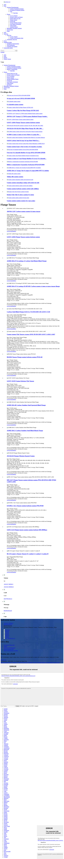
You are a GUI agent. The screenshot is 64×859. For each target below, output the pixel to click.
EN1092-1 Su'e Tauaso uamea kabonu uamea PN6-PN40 (25, 506)
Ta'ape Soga (10, 29)
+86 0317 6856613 (8, 584)
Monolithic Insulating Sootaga (14, 28)
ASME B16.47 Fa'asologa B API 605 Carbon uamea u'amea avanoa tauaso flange (33, 286)
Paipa (8, 31)
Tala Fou (6, 34)
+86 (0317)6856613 (9, 586)
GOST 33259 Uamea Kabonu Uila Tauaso (20, 381)
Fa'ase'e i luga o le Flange (16, 17)
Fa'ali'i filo (12, 21)
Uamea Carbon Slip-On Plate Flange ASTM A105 (23, 110)
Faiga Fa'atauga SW (9, 649)
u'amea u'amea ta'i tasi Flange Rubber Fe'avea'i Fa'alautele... (26, 158)
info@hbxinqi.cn (8, 598)
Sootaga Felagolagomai (12, 7)
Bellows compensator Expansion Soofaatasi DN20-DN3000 (25, 164)
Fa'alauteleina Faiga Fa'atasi (53, 662)
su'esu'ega (9, 231)
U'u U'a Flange (13, 15)
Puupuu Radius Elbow (6, 662)
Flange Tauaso (13, 20)
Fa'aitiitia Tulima (41, 662)
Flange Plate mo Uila (15, 18)
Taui (11, 11)
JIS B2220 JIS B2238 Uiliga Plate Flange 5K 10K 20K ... (25, 128)
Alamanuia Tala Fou (12, 39)
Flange (8, 14)
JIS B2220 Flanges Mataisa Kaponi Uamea (21, 456)
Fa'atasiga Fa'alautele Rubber (17, 10)
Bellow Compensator (12, 69)
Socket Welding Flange (15, 22)
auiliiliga (14, 231)
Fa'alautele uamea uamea (15, 104)
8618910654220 (8, 610)
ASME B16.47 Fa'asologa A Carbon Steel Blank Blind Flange (27, 261)
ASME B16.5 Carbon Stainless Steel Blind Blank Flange (25, 430)
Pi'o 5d (34, 662)
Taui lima (15, 13)
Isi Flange (9, 84)
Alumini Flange (14, 27)
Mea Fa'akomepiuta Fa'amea (11, 650)
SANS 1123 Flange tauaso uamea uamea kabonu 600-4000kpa (27, 530)
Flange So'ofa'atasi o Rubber (25, 662)
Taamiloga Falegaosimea (13, 43)
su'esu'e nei (3, 659)
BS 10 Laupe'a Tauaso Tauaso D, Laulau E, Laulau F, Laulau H (27, 554)
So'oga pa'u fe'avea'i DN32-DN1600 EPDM (21, 98)
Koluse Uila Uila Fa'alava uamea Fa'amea (20, 194)
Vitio (5, 32)
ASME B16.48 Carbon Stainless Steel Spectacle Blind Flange (26, 405)
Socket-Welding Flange (12, 79)
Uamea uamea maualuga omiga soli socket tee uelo (23, 182)
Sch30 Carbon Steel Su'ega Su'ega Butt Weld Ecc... (23, 140)
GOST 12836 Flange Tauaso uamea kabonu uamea (23, 122)
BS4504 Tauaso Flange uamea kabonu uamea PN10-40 (24, 357)
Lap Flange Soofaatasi (15, 24)
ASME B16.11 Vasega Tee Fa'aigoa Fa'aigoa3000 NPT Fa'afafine (28, 170)
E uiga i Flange (13, 36)
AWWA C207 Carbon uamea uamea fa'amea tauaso (23, 211)
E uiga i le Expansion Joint (16, 38)
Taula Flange (13, 25)
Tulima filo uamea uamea (15, 176)
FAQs (5, 41)
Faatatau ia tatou (8, 42)
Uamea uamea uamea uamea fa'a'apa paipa (21, 201)
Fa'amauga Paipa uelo (9, 645)
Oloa (5, 6)
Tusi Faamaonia (11, 45)
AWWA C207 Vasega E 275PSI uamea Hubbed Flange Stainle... (27, 116)
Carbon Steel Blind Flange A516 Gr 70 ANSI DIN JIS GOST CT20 (28, 312)
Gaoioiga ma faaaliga (12, 46)
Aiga (5, 4)
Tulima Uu (15, 662)
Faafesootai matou (8, 48)
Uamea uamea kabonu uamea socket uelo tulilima (23, 189)
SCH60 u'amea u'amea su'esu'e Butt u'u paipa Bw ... (24, 134)
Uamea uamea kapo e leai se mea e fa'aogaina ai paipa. (24, 146)
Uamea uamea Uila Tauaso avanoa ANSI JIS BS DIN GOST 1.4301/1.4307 (31, 334)
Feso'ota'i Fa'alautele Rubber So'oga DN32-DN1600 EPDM (26, 152)
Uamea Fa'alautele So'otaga (17, 8)
